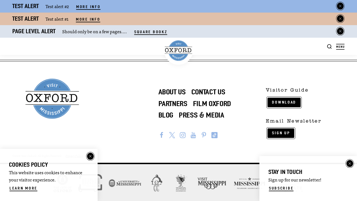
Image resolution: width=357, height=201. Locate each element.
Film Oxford (212, 103)
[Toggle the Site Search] (329, 46)
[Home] (178, 50)
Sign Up (281, 132)
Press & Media (201, 115)
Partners (172, 103)
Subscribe (281, 188)
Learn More (23, 188)
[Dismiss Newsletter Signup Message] (349, 163)
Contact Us (208, 91)
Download (284, 102)
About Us (172, 91)
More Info (88, 6)
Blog (165, 115)
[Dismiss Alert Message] (340, 6)
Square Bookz (150, 31)
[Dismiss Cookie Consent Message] (90, 156)
